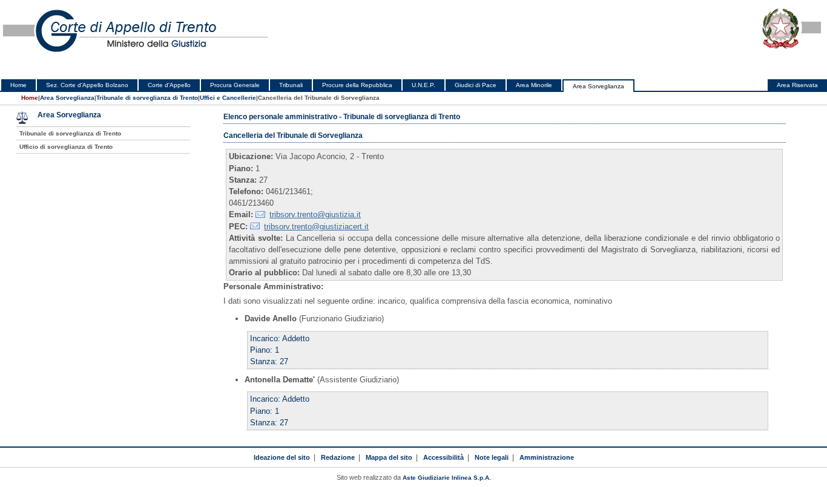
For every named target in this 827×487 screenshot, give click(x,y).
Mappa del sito (389, 457)
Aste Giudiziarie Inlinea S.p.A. (447, 477)
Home (18, 85)
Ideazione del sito (282, 457)
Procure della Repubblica (357, 85)
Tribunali (291, 85)
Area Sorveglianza (598, 86)
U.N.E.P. (423, 85)
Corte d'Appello (169, 85)
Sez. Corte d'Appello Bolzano (87, 85)
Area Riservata (797, 85)
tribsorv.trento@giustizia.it (315, 214)
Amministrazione (546, 457)
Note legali (492, 457)
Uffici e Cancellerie (228, 97)
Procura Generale (235, 85)
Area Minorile (534, 85)
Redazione (338, 457)
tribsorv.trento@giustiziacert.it (316, 226)
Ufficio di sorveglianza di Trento (66, 146)
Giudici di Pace (475, 85)
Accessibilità (443, 457)
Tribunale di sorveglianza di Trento (147, 97)
